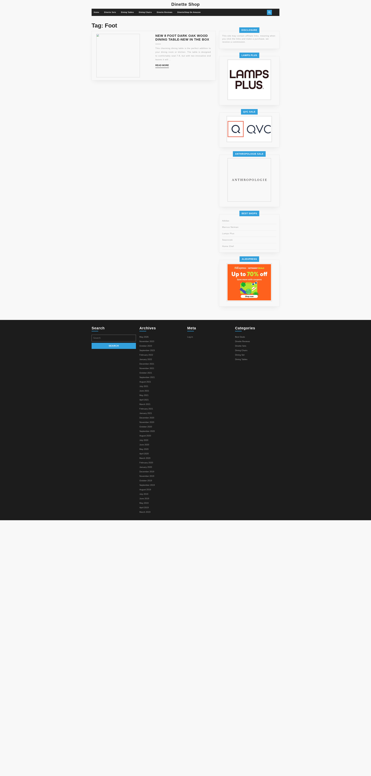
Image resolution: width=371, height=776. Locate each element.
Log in (190, 337)
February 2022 (146, 355)
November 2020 (146, 422)
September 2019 (147, 485)
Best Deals (240, 337)
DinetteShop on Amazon (189, 12)
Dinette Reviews (164, 12)
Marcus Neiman (230, 227)
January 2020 (145, 467)
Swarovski (227, 240)
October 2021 (145, 373)
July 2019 (143, 494)
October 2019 (145, 480)
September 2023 (147, 350)
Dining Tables (127, 12)
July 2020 (143, 440)
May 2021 (144, 395)
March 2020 (144, 458)
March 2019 (144, 512)
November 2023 (146, 341)
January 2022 (145, 359)
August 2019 (145, 489)
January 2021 (145, 413)
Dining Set (239, 355)
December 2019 (146, 471)
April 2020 (144, 453)
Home (96, 12)
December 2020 (146, 418)
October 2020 (145, 427)
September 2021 (147, 377)
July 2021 (143, 386)
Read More (162, 66)
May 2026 (144, 337)
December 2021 (146, 364)
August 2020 (145, 435)
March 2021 (144, 404)
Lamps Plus (228, 233)
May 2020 (144, 449)
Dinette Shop (185, 4)
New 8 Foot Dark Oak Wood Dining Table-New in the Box (182, 37)
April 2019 (144, 507)
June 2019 (144, 498)
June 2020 (144, 444)
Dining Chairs (145, 12)
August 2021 (145, 382)
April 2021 (144, 400)
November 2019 (146, 476)
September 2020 (147, 431)
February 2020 (146, 462)
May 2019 (144, 503)
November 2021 (146, 368)
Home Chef (228, 246)
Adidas (225, 221)
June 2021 (144, 391)
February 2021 (146, 409)
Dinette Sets (110, 12)
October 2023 (145, 346)
